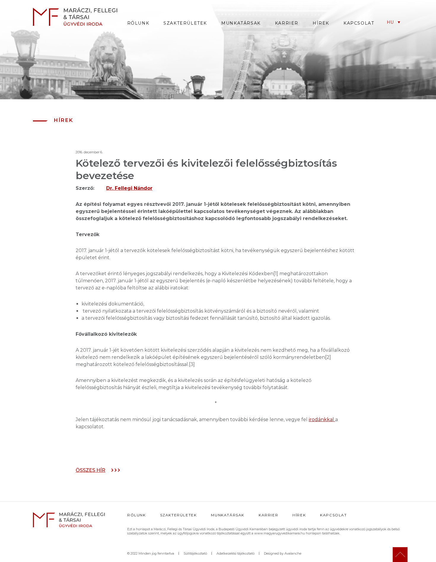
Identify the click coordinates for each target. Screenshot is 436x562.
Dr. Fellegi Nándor (129, 188)
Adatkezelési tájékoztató (235, 553)
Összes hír (90, 470)
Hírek (321, 23)
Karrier (286, 23)
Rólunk (138, 23)
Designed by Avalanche (282, 553)
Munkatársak (241, 23)
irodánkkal (321, 419)
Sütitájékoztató (195, 553)
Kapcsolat (358, 23)
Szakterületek (185, 23)
